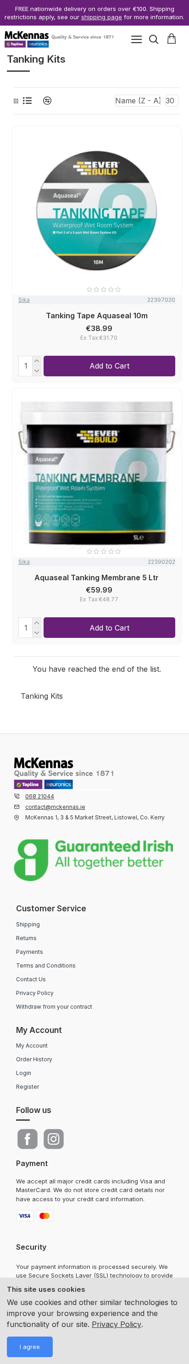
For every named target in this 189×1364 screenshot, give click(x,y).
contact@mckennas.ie (55, 806)
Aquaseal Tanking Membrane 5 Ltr (96, 577)
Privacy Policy (116, 1324)
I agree (30, 1346)
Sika (24, 299)
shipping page (101, 17)
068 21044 (39, 796)
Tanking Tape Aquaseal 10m (97, 315)
